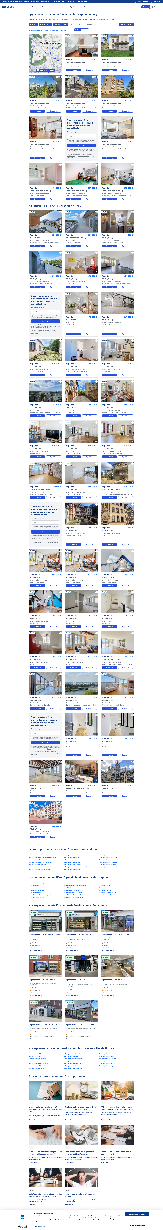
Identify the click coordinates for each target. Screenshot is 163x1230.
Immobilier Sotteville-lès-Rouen (73, 892)
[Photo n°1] (81, 45)
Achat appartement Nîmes (36, 1068)
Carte (86, 30)
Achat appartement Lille (35, 1061)
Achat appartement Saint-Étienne (38, 1063)
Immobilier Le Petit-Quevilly (36, 890)
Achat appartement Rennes (72, 1061)
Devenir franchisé (46, 1)
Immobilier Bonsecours (35, 892)
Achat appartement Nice (71, 1056)
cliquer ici (85, 152)
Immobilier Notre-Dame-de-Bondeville (75, 885)
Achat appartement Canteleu (72, 860)
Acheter (32, 24)
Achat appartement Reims (106, 1061)
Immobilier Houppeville (70, 888)
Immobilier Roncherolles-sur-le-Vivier (74, 895)
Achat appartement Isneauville (73, 864)
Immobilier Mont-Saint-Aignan (37, 883)
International (71, 1)
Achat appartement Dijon (71, 1066)
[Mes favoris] (138, 7)
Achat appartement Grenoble (37, 1066)
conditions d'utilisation (83, 156)
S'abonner (81, 145)
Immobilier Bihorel (104, 885)
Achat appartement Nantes (107, 1056)
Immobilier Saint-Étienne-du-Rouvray (74, 897)
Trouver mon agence (142, 1)
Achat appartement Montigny (107, 864)
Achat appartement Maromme (108, 857)
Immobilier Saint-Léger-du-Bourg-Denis (40, 895)
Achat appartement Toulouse (37, 1056)
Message (74, 70)
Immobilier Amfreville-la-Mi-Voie (108, 895)
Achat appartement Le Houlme (37, 864)
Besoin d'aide (156, 1)
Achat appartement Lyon (106, 1054)
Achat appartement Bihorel (71, 857)
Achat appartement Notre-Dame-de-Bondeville (42, 857)
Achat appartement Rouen (106, 855)
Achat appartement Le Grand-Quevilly (39, 869)
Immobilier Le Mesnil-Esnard (37, 897)
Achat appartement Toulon (107, 1063)
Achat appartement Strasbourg (73, 1058)
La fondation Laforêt (59, 1)
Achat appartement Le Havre (72, 1063)
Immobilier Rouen (34, 885)
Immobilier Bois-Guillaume (106, 883)
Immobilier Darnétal (105, 890)
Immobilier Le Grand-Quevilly (107, 892)
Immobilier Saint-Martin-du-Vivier (73, 890)
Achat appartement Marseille (72, 1054)
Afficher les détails (39, 1226)
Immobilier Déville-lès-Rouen (72, 883)
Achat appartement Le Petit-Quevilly (109, 860)
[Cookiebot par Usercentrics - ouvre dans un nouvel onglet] (22, 1226)
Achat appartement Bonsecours (108, 862)
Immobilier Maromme (35, 888)
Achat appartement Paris (36, 1054)
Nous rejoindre (35, 1)
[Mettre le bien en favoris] (96, 36)
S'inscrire (146, 7)
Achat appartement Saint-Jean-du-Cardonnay (77, 867)
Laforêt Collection (82, 1)
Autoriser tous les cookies (137, 1214)
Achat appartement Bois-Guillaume (74, 855)
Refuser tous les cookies (137, 1225)
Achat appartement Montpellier (37, 1058)
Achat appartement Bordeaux (107, 1058)
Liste (78, 30)
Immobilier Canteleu (105, 888)
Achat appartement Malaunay (72, 869)
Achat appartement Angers (107, 1066)
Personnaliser (136, 1219)
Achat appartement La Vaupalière (109, 867)
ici (91, 141)
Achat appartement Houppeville (38, 860)
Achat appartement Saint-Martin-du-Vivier (41, 862)
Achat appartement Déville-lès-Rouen (39, 855)
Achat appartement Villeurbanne (73, 1068)
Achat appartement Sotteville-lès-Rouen (40, 867)
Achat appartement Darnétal (72, 862)
